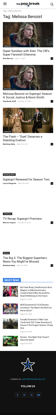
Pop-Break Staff (9, 101)
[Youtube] (38, 395)
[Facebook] (17, 395)
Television (7, 46)
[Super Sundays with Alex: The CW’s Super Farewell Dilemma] (28, 34)
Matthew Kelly (9, 144)
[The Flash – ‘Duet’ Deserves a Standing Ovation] (28, 120)
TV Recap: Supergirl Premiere (22, 218)
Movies (6, 253)
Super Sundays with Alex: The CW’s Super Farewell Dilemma (26, 52)
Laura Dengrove (9, 183)
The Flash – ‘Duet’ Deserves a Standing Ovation (22, 138)
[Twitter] (31, 395)
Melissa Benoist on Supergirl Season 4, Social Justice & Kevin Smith (27, 95)
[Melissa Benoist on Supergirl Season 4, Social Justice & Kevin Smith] (28, 77)
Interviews (7, 89)
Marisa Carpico (9, 222)
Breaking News (9, 175)
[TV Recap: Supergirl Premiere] (28, 202)
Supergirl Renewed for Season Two (26, 179)
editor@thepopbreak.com (33, 379)
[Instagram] (24, 395)
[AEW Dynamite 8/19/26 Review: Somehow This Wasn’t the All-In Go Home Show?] (10, 308)
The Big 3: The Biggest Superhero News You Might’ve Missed (25, 259)
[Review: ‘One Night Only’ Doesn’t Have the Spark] (10, 341)
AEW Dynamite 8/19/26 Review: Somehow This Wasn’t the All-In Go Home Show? (36, 308)
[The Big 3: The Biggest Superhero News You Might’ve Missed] (28, 241)
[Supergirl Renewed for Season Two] (28, 163)
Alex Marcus (8, 58)
